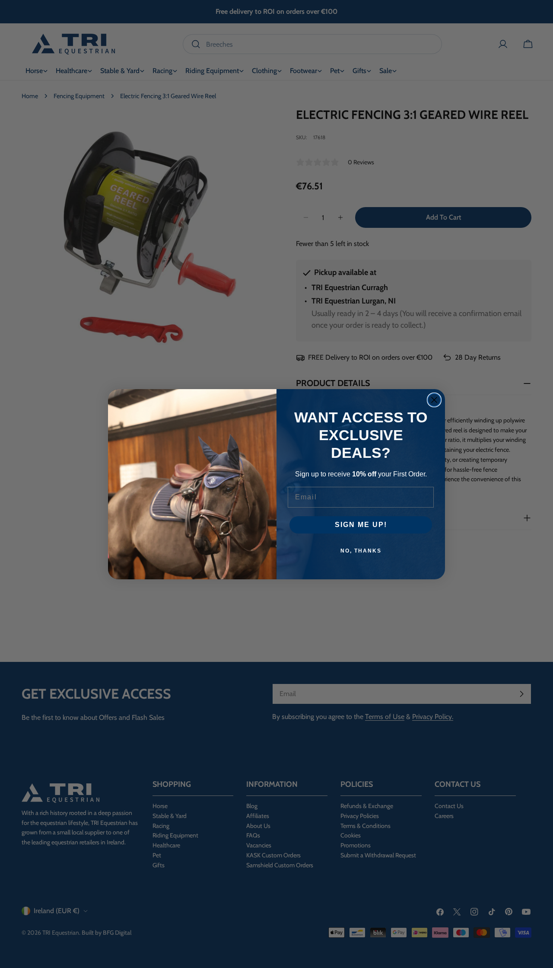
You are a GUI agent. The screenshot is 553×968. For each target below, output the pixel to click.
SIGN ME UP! (361, 524)
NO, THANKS (360, 551)
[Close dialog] (434, 399)
